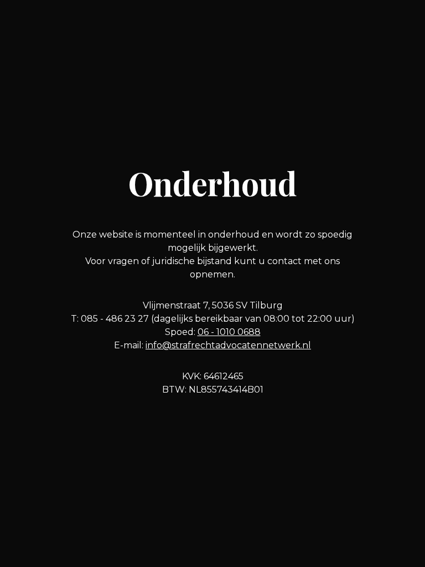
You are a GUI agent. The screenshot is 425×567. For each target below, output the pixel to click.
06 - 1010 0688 (229, 332)
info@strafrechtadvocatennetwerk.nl (228, 345)
